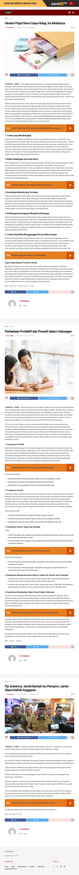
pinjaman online (23, 286)
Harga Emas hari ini (11, 869)
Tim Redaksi (10, 27)
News (13, 866)
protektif (18, 640)
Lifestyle (31, 866)
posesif (11, 640)
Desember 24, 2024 (22, 694)
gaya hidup (12, 286)
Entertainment (22, 866)
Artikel (11, 18)
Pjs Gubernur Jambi (15, 814)
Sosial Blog (40, 866)
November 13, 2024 (22, 27)
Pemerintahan (13, 681)
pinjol (32, 286)
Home (6, 18)
